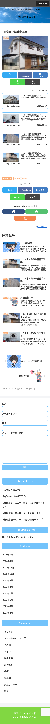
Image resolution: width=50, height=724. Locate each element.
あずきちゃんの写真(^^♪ (14, 496)
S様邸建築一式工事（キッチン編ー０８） (23, 513)
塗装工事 (8, 178)
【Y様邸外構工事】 (12, 490)
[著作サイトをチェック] (13, 211)
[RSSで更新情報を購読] (25, 218)
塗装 (18, 178)
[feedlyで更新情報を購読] (36, 211)
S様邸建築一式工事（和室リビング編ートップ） (24, 505)
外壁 (26, 178)
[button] (32, 82)
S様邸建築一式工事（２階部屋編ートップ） (24, 519)
